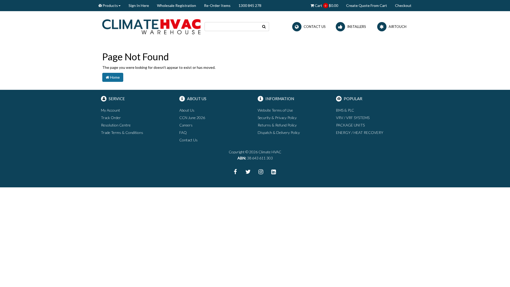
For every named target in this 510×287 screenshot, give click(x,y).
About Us (186, 110)
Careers (186, 125)
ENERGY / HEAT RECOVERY (359, 132)
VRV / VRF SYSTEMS (352, 117)
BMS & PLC (345, 110)
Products (110, 5)
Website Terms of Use (275, 110)
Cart (326, 5)
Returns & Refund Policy (277, 125)
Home (114, 77)
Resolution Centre (116, 125)
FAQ (183, 132)
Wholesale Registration (176, 5)
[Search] (264, 26)
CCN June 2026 (192, 117)
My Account (110, 110)
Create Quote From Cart (366, 5)
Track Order (111, 117)
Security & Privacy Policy (277, 117)
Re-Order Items (217, 5)
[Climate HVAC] (151, 26)
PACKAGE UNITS (350, 125)
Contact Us (188, 140)
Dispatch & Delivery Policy (279, 132)
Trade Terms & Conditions (122, 132)
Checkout (403, 5)
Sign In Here (139, 5)
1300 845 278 (250, 5)
